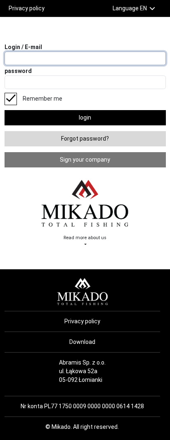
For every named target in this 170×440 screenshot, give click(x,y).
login (85, 117)
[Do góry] (22, 424)
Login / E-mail (23, 47)
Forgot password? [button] (85, 138)
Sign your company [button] (85, 159)
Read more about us (85, 237)
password (18, 71)
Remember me (42, 98)
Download (82, 342)
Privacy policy (27, 8)
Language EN (130, 8)
